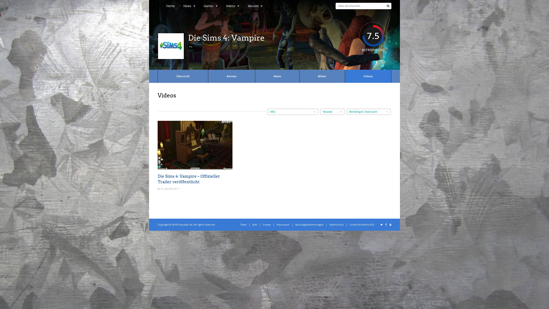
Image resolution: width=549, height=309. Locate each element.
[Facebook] (386, 224)
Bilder (322, 76)
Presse (267, 224)
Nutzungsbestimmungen (309, 224)
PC (190, 46)
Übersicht (183, 76)
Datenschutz (336, 224)
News (187, 6)
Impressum (283, 224)
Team (243, 224)
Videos (368, 76)
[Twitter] (381, 224)
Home (170, 6)
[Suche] (388, 6)
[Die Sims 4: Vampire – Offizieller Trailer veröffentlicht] (195, 169)
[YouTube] (390, 224)
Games (209, 6)
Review (232, 76)
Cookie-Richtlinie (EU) (362, 224)
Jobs (254, 224)
